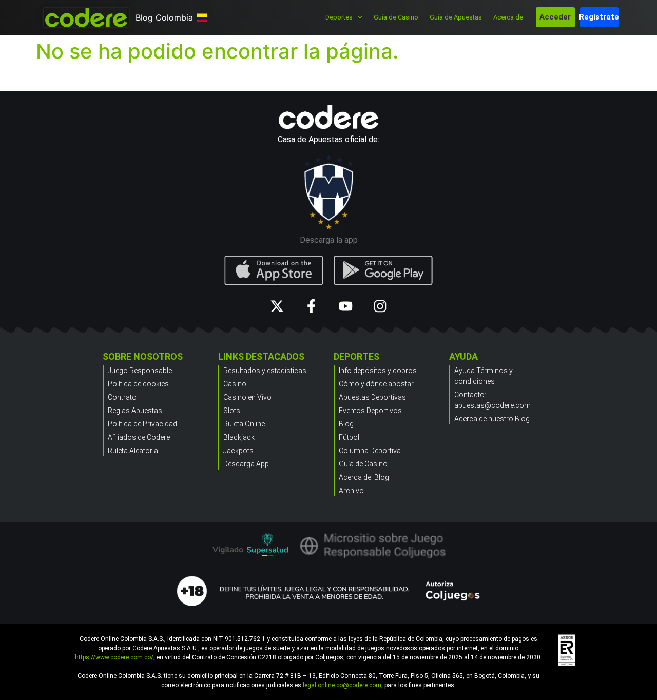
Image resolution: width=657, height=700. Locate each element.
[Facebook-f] (311, 306)
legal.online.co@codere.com (342, 685)
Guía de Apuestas (456, 17)
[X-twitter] (277, 306)
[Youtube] (346, 306)
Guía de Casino (396, 17)
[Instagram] (380, 306)
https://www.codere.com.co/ (114, 657)
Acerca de (508, 17)
